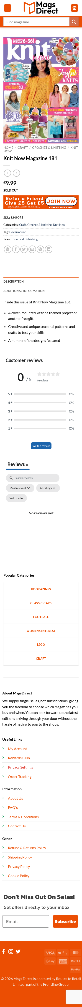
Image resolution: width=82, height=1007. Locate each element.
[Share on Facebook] (16, 249)
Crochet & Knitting (49, 147)
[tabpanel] (41, 518)
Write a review (41, 446)
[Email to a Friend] (32, 249)
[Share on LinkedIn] (48, 249)
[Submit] (74, 21)
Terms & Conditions (23, 817)
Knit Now (59, 225)
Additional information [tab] (24, 291)
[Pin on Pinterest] (40, 249)
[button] (7, 8)
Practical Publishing (25, 239)
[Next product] (7, 173)
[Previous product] (16, 173)
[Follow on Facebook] (3, 952)
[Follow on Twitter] (18, 952)
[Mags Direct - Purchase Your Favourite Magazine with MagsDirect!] (41, 8)
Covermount (17, 232)
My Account (17, 748)
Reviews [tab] (18, 464)
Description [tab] (13, 281)
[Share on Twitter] (24, 249)
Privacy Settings (20, 767)
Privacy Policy (19, 866)
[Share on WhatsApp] (7, 249)
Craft (23, 147)
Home (8, 147)
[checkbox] (16, 498)
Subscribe (65, 921)
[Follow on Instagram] (10, 952)
